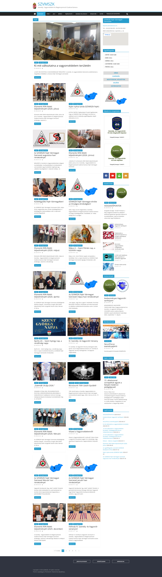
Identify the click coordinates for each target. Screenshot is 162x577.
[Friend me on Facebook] (106, 175)
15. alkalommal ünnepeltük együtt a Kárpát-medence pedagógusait (113, 383)
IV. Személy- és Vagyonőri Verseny (83, 341)
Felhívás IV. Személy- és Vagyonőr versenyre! (83, 527)
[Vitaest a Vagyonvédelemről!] (84, 409)
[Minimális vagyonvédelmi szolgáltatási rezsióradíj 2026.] (108, 243)
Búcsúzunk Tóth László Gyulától (82, 385)
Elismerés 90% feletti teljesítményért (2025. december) (48, 527)
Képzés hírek (113, 202)
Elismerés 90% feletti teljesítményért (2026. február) (47, 432)
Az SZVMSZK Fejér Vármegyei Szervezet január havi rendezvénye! (81, 480)
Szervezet (40, 14)
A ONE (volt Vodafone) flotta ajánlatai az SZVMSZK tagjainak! (121, 256)
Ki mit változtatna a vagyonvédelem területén (62, 65)
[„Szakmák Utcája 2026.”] (49, 363)
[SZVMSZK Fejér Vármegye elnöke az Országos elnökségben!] (84, 179)
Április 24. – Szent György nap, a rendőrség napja (48, 342)
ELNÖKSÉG (116, 76)
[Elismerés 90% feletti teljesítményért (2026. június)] (84, 131)
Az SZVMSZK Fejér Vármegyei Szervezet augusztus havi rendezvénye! (46, 155)
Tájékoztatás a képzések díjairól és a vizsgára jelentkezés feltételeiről (121, 235)
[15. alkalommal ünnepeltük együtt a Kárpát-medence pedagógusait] (116, 362)
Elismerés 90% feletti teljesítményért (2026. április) (46, 295)
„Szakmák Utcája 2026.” (44, 385)
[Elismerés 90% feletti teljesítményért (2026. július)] (49, 84)
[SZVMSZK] (35, 14)
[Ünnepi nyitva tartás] (108, 264)
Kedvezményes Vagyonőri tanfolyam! (121, 225)
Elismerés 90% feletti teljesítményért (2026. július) (46, 107)
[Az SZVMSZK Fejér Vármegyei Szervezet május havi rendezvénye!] (84, 272)
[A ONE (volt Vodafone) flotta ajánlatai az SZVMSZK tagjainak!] (108, 254)
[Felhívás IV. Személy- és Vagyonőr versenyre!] (84, 504)
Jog (54, 14)
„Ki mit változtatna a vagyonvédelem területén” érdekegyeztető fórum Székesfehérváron (113, 430)
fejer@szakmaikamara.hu (110, 25)
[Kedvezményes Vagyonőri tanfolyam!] (108, 223)
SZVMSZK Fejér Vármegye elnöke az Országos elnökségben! (83, 202)
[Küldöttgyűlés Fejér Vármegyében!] (49, 179)
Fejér (36, 62)
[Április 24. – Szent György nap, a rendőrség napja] (49, 319)
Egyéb (101, 14)
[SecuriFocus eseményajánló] (116, 325)
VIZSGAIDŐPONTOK (112, 205)
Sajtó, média (112, 377)
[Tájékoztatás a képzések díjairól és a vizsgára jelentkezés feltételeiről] (108, 232)
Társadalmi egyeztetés (113, 14)
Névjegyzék (93, 14)
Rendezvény (108, 341)
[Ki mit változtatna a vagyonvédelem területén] (66, 23)
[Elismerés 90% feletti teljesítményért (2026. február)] (49, 409)
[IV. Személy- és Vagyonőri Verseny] (84, 319)
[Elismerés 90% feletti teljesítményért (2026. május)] (49, 226)
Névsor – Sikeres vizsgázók (110, 441)
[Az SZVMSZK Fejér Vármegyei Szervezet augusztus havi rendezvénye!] (49, 131)
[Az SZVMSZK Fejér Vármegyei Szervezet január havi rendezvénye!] (84, 456)
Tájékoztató (68, 14)
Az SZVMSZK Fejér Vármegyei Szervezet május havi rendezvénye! (84, 295)
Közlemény (112, 295)
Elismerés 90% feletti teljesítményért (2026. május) (46, 249)
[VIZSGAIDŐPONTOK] (116, 187)
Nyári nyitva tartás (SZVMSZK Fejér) (84, 106)
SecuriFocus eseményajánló (110, 345)
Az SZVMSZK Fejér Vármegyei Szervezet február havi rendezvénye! (46, 480)
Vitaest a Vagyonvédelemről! (81, 431)
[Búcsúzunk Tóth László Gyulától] (84, 363)
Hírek (48, 14)
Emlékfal (72, 383)
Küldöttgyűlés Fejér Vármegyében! (49, 201)
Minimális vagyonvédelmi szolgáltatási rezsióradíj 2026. (119, 246)
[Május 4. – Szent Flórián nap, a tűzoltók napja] (84, 226)
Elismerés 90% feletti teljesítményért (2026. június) (81, 154)
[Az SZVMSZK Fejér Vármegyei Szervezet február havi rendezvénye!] (49, 456)
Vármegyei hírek (43, 62)
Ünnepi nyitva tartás (120, 264)
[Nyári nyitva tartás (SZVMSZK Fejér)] (84, 84)
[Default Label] (112, 175)
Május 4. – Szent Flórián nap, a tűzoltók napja (82, 249)
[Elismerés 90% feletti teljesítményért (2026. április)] (49, 272)
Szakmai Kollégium (81, 14)
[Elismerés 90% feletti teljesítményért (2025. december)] (49, 504)
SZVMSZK (46, 4)
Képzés (60, 14)
